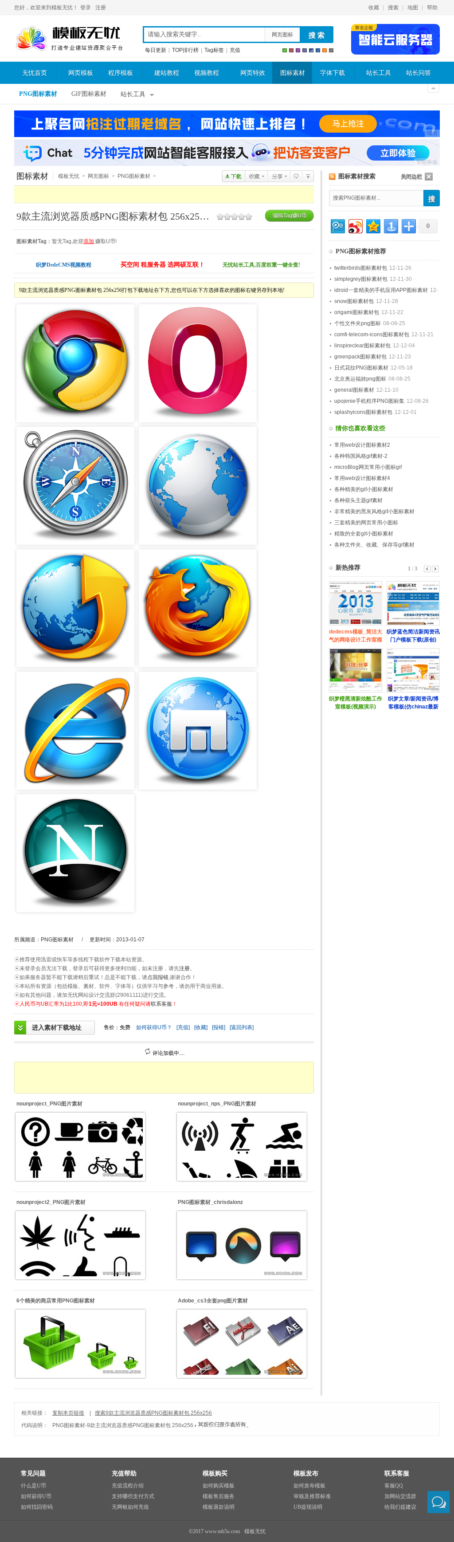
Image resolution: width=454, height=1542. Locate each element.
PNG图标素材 (38, 93)
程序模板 (120, 73)
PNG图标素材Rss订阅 (332, 176)
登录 (85, 7)
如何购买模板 (219, 1486)
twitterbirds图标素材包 (360, 268)
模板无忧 (69, 38)
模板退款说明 (219, 1507)
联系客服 (161, 1004)
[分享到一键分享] (390, 225)
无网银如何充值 (130, 1507)
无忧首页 (34, 73)
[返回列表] (242, 1027)
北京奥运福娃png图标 (360, 379)
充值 (235, 50)
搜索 (393, 7)
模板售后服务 (219, 1496)
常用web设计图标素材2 (362, 445)
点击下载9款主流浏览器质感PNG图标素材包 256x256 (233, 176)
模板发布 (306, 1473)
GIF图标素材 (88, 93)
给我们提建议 (400, 1507)
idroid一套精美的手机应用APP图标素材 (381, 290)
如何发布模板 (309, 1486)
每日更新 (155, 50)
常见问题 (33, 1473)
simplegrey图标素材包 (360, 279)
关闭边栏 (411, 176)
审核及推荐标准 (312, 1496)
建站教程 (166, 73)
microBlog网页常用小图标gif (368, 467)
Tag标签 (214, 50)
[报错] (218, 1027)
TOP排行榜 (185, 50)
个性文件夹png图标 (357, 323)
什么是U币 (33, 1486)
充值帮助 (124, 1473)
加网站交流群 (400, 1496)
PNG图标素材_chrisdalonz (210, 1202)
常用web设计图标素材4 (362, 478)
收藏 (373, 7)
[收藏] (200, 1027)
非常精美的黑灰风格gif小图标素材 (374, 511)
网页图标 (282, 34)
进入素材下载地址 (57, 1027)
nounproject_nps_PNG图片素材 (217, 1104)
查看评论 (296, 176)
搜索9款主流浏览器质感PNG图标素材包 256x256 (153, 1413)
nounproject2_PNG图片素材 (51, 1202)
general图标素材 (354, 390)
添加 (88, 241)
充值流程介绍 (128, 1486)
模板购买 (215, 1473)
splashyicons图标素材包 (363, 412)
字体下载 (332, 73)
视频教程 (206, 73)
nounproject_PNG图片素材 (49, 1104)
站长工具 (378, 73)
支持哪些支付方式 (133, 1496)
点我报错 (157, 977)
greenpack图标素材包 (360, 357)
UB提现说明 (308, 1507)
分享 (278, 176)
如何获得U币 (36, 1496)
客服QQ (393, 1486)
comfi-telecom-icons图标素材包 (371, 334)
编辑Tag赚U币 (290, 215)
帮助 (432, 7)
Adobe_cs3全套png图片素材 (213, 1301)
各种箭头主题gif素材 (358, 500)
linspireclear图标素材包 (362, 345)
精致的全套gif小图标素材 (363, 534)
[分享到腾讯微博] (337, 225)
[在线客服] (438, 1502)
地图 (412, 7)
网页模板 (80, 73)
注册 (100, 7)
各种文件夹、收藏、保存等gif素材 (374, 545)
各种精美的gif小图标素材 (363, 489)
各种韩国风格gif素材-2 (360, 456)
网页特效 (252, 73)
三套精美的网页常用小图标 (366, 522)
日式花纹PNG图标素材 (361, 368)
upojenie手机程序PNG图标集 (369, 401)
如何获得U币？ (154, 1027)
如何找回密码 (37, 1507)
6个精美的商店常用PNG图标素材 (55, 1301)
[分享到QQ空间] (372, 225)
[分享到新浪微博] (355, 225)
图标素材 (292, 73)
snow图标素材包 (354, 301)
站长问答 (418, 73)
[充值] (183, 1027)
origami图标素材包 (356, 312)
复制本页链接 (68, 1413)
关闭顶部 (433, 88)
